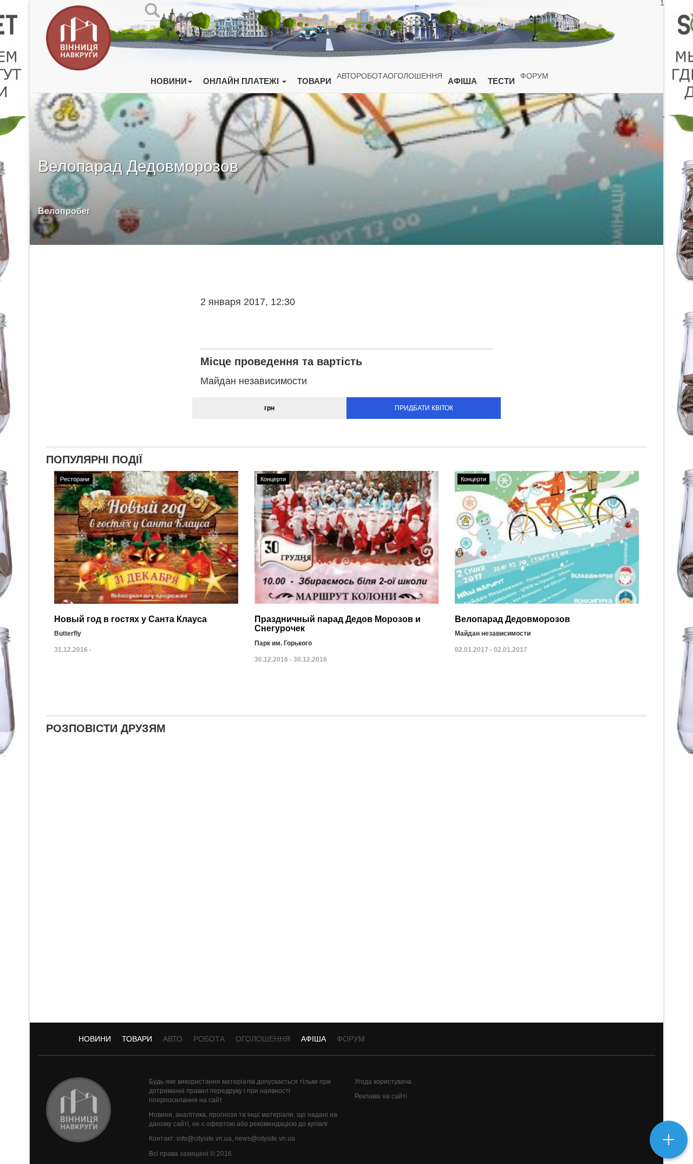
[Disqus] (346, 884)
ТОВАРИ (314, 81)
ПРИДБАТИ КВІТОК (424, 408)
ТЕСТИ (501, 81)
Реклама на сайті (381, 1096)
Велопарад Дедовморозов (512, 619)
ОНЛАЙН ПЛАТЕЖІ (242, 81)
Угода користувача (383, 1081)
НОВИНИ (169, 81)
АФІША (462, 81)
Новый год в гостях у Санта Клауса (130, 619)
